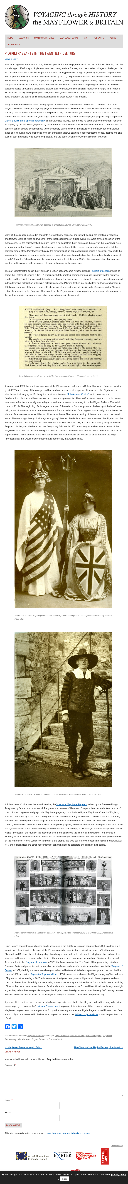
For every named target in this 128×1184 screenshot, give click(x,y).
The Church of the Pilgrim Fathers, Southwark (98, 1047)
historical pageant (93, 1035)
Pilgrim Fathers (38, 1039)
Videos (112, 37)
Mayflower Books (69, 37)
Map (86, 37)
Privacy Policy (117, 1146)
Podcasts (99, 37)
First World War (77, 1035)
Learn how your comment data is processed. (68, 1133)
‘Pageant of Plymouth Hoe (43, 974)
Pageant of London (100, 271)
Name (8, 1100)
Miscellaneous (23, 1039)
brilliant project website (86, 1014)
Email (8, 1112)
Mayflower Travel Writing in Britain (23, 1047)
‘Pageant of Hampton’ (36, 962)
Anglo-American (62, 1035)
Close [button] (64, 1179)
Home (10, 37)
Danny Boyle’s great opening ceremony (25, 120)
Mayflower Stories (44, 37)
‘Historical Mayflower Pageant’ (71, 804)
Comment (10, 1065)
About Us (24, 37)
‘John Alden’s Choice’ (78, 394)
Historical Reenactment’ (48, 1006)
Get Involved (13, 44)
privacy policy (118, 1174)
